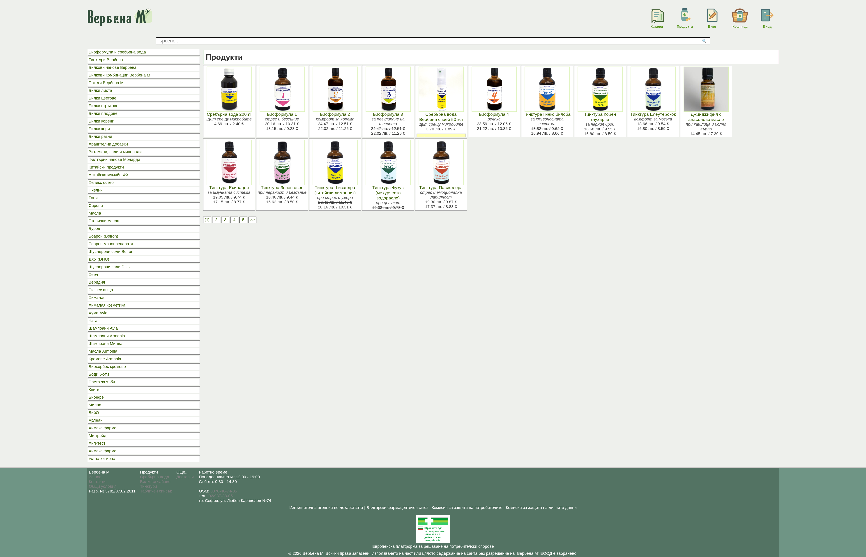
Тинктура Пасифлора (441, 187)
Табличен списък (156, 491)
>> (252, 219)
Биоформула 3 (388, 114)
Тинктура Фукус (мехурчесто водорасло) (388, 192)
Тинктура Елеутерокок (653, 114)
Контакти (97, 481)
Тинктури (148, 486)
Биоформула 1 (282, 114)
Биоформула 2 (335, 114)
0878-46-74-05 (223, 491)
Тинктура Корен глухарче (600, 117)
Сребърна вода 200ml (229, 114)
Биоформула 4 (494, 114)
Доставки (185, 477)
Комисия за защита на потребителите (467, 507)
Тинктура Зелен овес (282, 187)
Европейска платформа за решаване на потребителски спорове (433, 546)
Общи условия (103, 486)
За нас (95, 477)
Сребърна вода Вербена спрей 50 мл (441, 117)
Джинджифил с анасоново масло (706, 117)
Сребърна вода (154, 477)
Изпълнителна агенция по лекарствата (326, 507)
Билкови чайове (155, 481)
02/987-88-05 (221, 496)
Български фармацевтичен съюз (397, 507)
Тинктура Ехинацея (229, 187)
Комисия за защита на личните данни (541, 507)
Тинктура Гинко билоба (547, 114)
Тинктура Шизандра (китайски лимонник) (335, 190)
